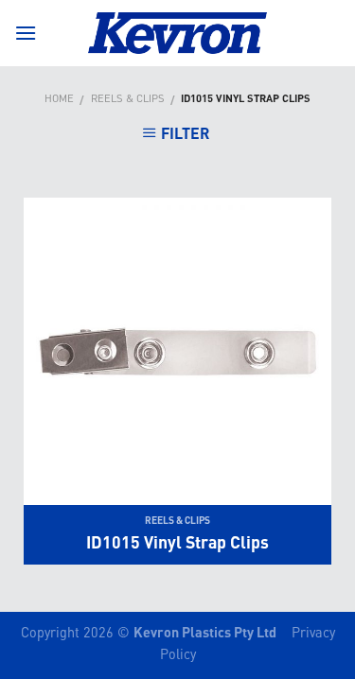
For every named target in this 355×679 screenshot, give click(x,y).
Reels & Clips (128, 98)
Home (59, 98)
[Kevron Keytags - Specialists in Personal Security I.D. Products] (178, 33)
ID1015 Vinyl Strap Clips (177, 542)
